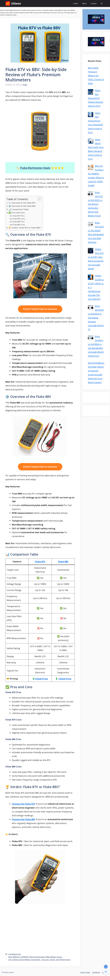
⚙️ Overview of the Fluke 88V (21, 206)
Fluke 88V (63, 561)
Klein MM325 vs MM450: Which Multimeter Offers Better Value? (35, 957)
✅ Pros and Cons (16, 212)
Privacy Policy (85, 972)
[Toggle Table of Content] (38, 199)
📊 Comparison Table (18, 209)
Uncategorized (14, 954)
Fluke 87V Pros (19, 216)
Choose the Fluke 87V (23, 803)
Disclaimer (96, 972)
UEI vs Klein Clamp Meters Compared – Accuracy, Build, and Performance (39, 959)
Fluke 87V (40, 561)
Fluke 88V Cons (19, 224)
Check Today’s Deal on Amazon (40, 309)
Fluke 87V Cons (19, 219)
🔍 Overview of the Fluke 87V (21, 203)
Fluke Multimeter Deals (35, 168)
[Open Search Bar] (102, 3)
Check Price (41, 678)
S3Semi (16, 3)
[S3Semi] (7, 3)
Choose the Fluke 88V (23, 819)
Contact (94, 3)
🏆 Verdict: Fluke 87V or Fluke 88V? (24, 227)
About (84, 3)
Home (75, 3)
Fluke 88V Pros (19, 221)
